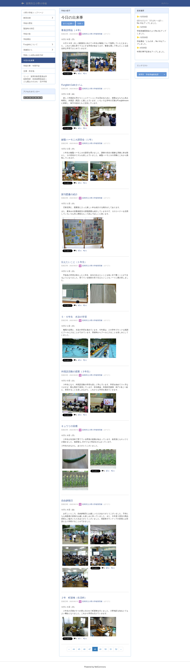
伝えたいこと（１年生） (74, 262)
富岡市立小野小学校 (36, 3)
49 (100, 649)
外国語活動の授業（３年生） (76, 371)
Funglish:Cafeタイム (71, 84)
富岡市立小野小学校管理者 (92, 34)
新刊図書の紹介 (69, 194)
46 (84, 649)
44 (74, 649)
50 (106, 649)
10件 (79, 23)
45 (79, 649)
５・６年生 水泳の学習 (74, 316)
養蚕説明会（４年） (71, 30)
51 (111, 649)
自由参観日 (67, 500)
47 (90, 649)
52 (116, 649)
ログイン (165, 3)
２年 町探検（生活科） (74, 597)
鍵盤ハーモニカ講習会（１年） (77, 139)
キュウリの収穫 (69, 426)
